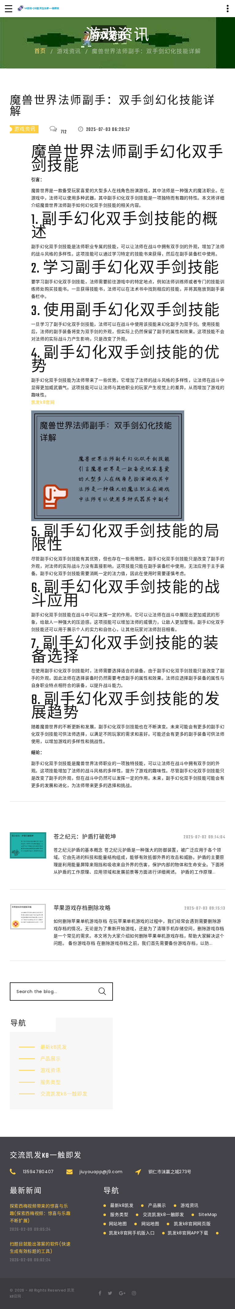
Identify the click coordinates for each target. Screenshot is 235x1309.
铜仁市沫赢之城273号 (170, 1172)
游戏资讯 (50, 1070)
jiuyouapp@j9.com (101, 1172)
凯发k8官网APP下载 (188, 1233)
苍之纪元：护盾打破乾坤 (85, 836)
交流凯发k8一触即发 (64, 1093)
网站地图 (118, 1224)
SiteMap (208, 1214)
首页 (40, 52)
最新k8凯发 (53, 1047)
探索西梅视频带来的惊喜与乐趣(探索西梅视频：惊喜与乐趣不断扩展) (40, 1213)
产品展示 (50, 1058)
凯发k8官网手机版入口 (132, 1233)
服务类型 (50, 1082)
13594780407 (38, 1172)
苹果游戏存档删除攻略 (82, 908)
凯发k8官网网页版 (192, 1224)
